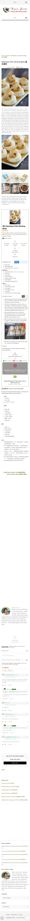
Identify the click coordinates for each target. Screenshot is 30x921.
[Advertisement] (15, 36)
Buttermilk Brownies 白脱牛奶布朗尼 (17, 851)
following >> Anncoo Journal (15, 384)
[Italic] (4, 660)
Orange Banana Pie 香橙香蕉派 (10, 790)
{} (17, 659)
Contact (21, 914)
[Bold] (3, 660)
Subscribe (15, 763)
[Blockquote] (13, 660)
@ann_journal (12, 371)
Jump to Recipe (11, 67)
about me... (5, 622)
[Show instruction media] (23, 296)
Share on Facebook (8, 360)
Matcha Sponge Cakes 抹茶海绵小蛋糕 (16, 474)
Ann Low (9, 689)
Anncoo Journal (20, 917)
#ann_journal (21, 371)
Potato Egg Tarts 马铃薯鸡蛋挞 (9, 793)
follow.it (22, 199)
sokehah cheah (9, 714)
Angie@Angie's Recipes (11, 737)
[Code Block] (14, 660)
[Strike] (8, 660)
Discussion (20, 67)
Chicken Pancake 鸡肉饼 (8, 783)
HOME (7, 914)
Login (27, 650)
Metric (16, 262)
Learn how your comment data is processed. (14, 664)
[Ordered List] (9, 660)
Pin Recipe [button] (17, 360)
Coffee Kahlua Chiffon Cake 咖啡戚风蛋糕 (14, 472)
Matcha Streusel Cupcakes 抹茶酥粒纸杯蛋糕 (13, 796)
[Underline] (6, 660)
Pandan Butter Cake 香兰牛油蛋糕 (10, 786)
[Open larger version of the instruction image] (15, 339)
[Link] (16, 660)
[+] (19, 659)
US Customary (23, 262)
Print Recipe (24, 360)
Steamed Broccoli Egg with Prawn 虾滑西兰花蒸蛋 (15, 800)
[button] (3, 230)
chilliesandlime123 (13, 691)
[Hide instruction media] (26, 296)
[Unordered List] (11, 660)
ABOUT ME (14, 914)
